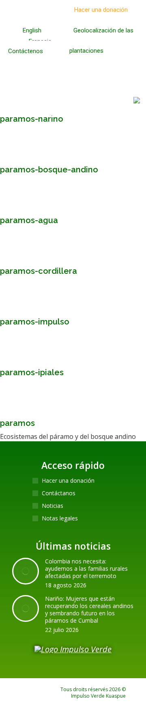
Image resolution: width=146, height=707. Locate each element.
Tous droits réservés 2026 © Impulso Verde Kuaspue (93, 692)
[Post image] (25, 571)
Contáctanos (58, 493)
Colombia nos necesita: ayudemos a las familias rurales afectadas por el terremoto (86, 569)
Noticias (52, 505)
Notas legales (60, 518)
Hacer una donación (68, 480)
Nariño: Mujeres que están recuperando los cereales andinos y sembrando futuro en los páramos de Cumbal (89, 609)
